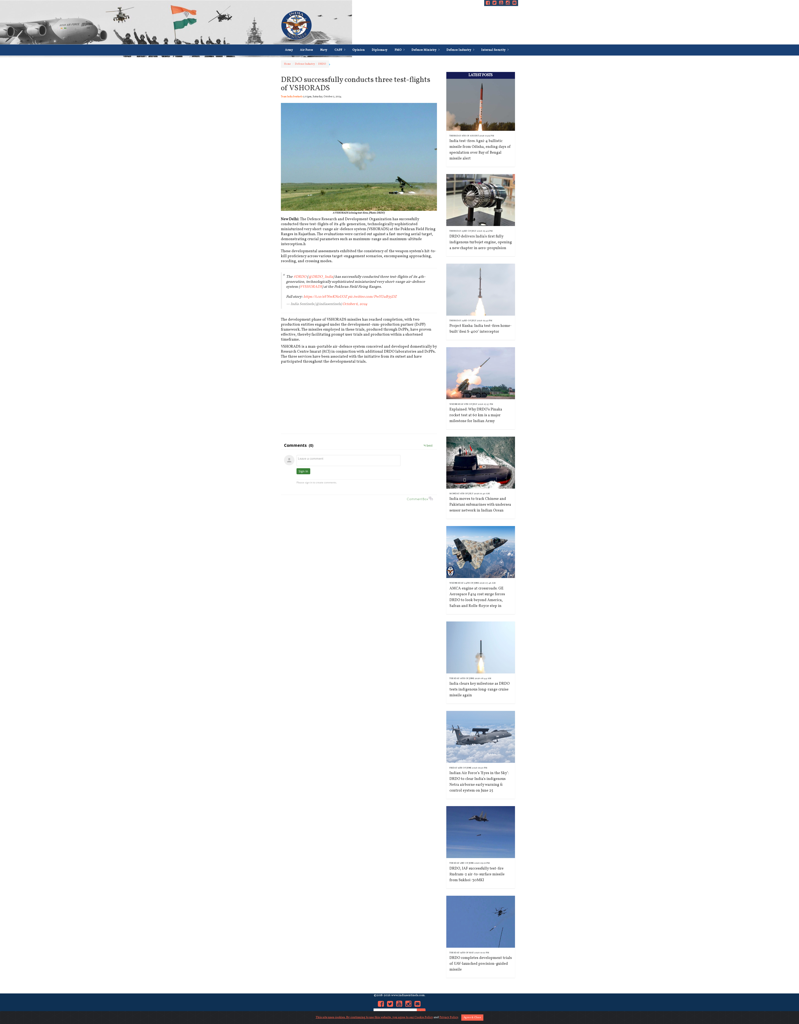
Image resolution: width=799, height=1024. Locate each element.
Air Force (306, 50)
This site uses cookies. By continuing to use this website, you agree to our (365, 1017)
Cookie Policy (423, 1017)
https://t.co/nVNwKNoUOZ (325, 296)
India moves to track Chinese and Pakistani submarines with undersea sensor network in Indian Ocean (480, 504)
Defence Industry (459, 50)
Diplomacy (380, 50)
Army (289, 50)
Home (287, 64)
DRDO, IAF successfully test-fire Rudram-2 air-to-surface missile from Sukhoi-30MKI (477, 874)
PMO (398, 50)
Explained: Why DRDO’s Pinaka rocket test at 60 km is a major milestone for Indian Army (475, 415)
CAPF (339, 50)
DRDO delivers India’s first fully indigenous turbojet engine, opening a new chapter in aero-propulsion (480, 242)
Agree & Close (472, 1017)
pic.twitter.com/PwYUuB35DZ (372, 296)
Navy (324, 50)
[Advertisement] (359, 400)
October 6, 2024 (354, 304)
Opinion (358, 50)
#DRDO (299, 276)
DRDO (322, 64)
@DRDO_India (320, 276)
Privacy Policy (448, 1017)
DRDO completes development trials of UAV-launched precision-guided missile (480, 963)
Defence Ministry (424, 50)
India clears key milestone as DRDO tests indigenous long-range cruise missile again (479, 689)
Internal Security (493, 50)
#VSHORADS (311, 286)
